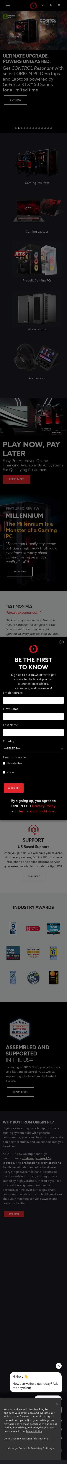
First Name (11, 709)
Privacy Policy (43, 806)
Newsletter (14, 763)
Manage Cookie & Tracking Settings (30, 1448)
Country (8, 741)
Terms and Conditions (36, 811)
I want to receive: (15, 757)
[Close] (61, 642)
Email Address (13, 693)
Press (10, 772)
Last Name (10, 725)
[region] (30, 1429)
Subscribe (14, 788)
